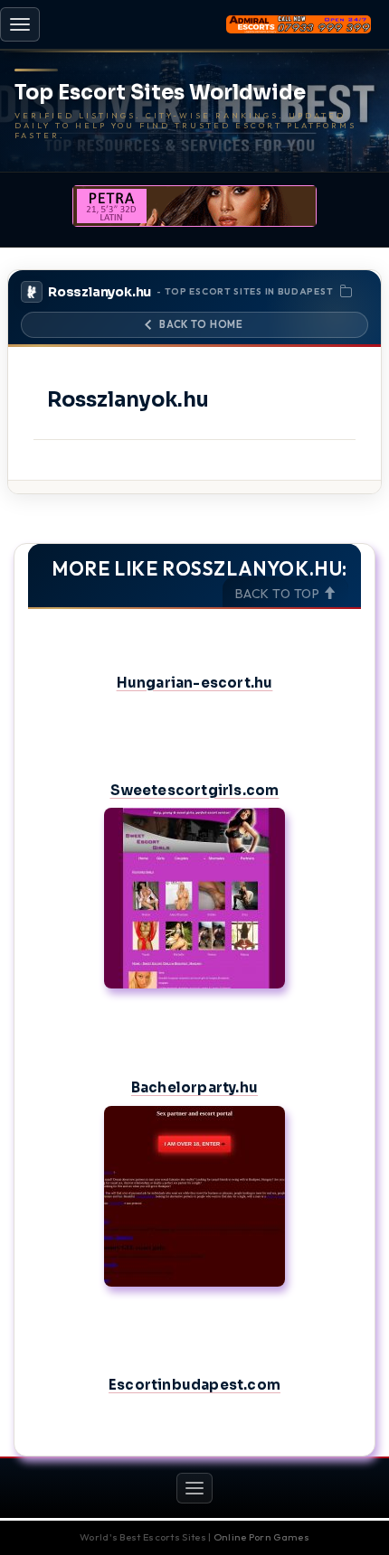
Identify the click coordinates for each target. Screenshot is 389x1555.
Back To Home (200, 324)
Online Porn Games (261, 1537)
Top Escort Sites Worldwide (160, 93)
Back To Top (279, 593)
